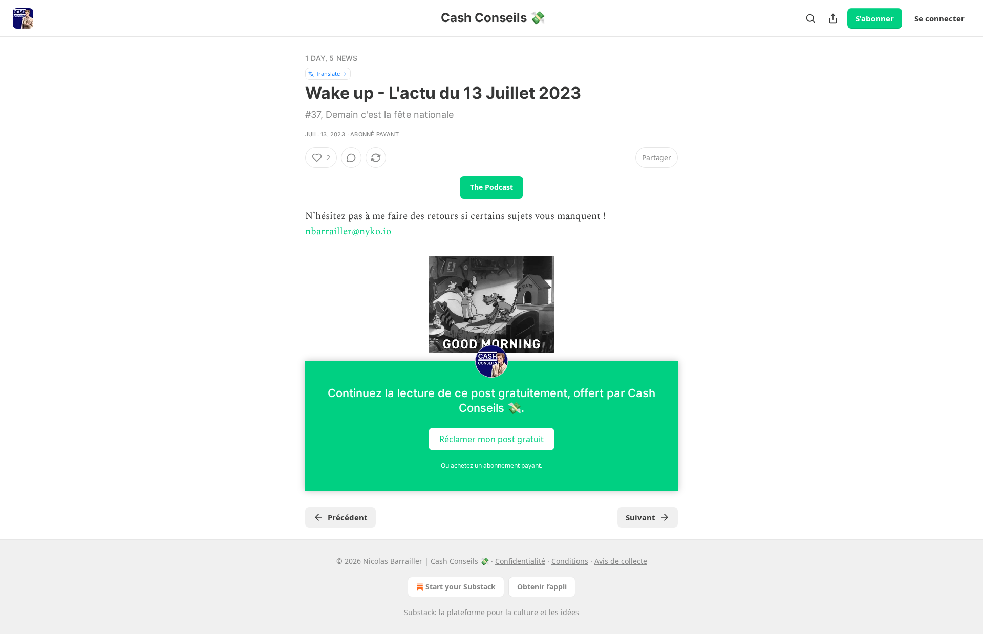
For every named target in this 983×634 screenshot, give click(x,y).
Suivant (640, 517)
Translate (328, 73)
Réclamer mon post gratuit (491, 438)
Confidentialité (520, 561)
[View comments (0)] (351, 157)
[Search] (810, 18)
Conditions (569, 561)
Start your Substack (460, 587)
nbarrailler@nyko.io (348, 231)
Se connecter (939, 18)
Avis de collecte (620, 561)
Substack (419, 612)
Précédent (348, 517)
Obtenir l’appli (542, 587)
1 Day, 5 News (331, 58)
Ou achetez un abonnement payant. (491, 465)
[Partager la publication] (833, 18)
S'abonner (875, 18)
